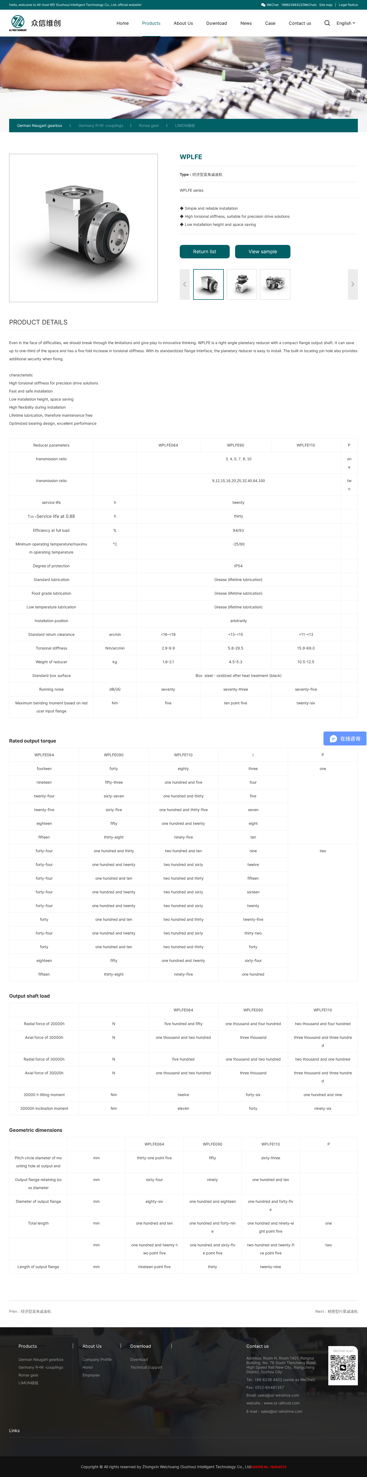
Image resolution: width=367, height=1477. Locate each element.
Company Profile (96, 1359)
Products (151, 23)
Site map (325, 5)
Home (123, 23)
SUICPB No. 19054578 (268, 1467)
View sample (263, 251)
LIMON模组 (185, 125)
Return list (204, 251)
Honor (87, 1367)
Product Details (38, 322)
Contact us (300, 23)
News (246, 23)
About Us (183, 23)
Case (270, 23)
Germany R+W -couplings (100, 125)
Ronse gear (149, 125)
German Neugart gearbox (39, 125)
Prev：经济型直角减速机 (30, 1311)
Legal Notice (348, 5)
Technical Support (146, 1367)
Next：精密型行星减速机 (336, 1311)
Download (216, 23)
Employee (91, 1375)
